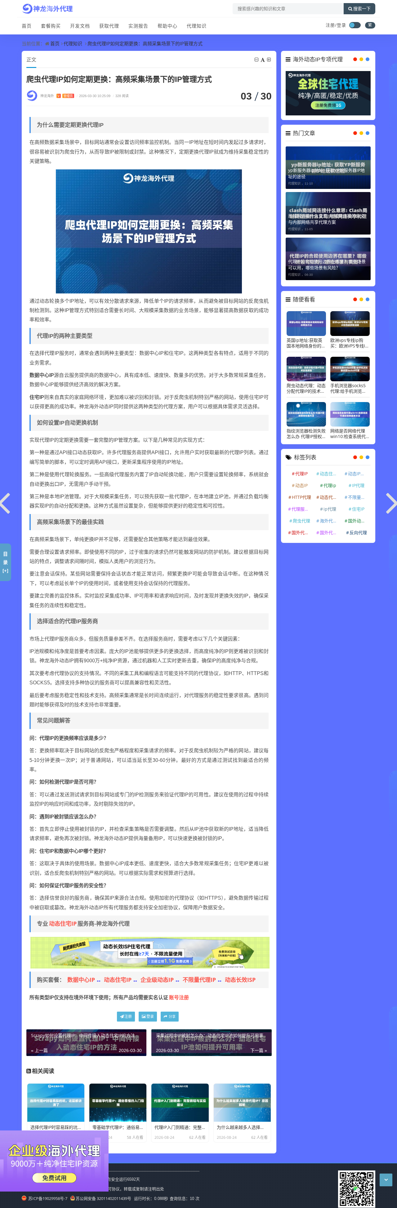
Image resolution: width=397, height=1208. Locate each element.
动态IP (301, 485)
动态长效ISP (240, 979)
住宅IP (358, 509)
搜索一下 (362, 8)
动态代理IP (330, 497)
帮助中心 (167, 26)
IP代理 (358, 485)
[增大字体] (269, 59)
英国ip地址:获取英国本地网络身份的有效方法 (306, 343)
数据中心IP (81, 979)
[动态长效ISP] (150, 952)
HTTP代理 (301, 497)
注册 (128, 1016)
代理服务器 (302, 509)
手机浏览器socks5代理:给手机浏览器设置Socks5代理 (348, 388)
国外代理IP (302, 532)
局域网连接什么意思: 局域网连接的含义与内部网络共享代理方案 (326, 219)
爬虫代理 (301, 521)
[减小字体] (257, 59)
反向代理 (358, 532)
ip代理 (329, 509)
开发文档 (80, 26)
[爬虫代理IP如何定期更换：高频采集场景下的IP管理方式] (149, 230)
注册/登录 (336, 25)
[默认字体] (263, 59)
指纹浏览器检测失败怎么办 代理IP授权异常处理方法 (306, 433)
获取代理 (109, 26)
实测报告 (138, 26)
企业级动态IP (157, 979)
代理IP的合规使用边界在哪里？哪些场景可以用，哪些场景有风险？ (327, 264)
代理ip (329, 485)
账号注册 (179, 997)
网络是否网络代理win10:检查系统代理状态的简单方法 (348, 433)
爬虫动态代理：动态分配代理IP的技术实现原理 (306, 388)
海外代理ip (330, 521)
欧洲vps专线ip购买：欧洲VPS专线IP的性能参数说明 (349, 343)
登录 (150, 1016)
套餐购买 (51, 26)
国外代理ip (330, 532)
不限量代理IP (199, 979)
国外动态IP (358, 521)
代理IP (301, 473)
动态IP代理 (358, 473)
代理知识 (197, 26)
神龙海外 (56, 95)
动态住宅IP (63, 923)
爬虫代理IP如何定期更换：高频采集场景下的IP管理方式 (145, 43)
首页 (27, 26)
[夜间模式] (354, 25)
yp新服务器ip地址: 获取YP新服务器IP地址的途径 (326, 173)
